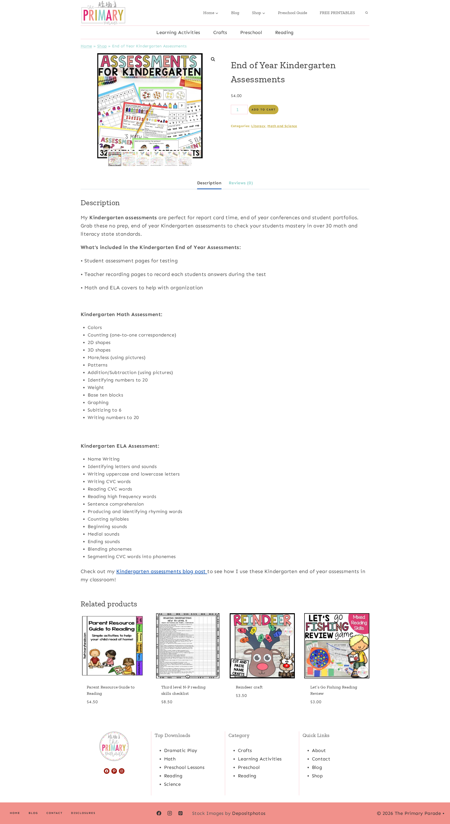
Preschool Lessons (184, 767)
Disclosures (83, 813)
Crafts (220, 32)
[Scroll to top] (438, 805)
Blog (235, 12)
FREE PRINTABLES (337, 12)
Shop (102, 46)
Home (86, 46)
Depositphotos (248, 813)
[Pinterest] (180, 813)
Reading (284, 32)
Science (172, 784)
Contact (321, 759)
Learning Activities (178, 32)
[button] (213, 59)
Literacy (258, 126)
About (319, 750)
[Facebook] (159, 813)
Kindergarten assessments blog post (161, 571)
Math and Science (282, 126)
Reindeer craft (249, 687)
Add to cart (263, 109)
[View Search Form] (366, 13)
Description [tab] (209, 182)
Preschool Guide (292, 12)
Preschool (251, 32)
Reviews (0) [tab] (241, 182)
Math (170, 759)
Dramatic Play (180, 750)
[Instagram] (169, 813)
